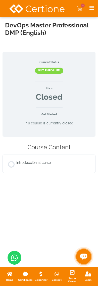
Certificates (25, 279)
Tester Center (72, 280)
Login (88, 279)
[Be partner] (40, 273)
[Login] (88, 273)
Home (9, 279)
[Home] (10, 273)
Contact (57, 279)
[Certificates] (25, 273)
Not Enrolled (49, 70)
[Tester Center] (72, 272)
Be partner (41, 279)
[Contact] (57, 273)
